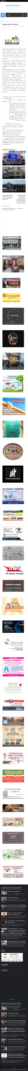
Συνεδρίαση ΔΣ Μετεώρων (13, 897)
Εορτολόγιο (12, 999)
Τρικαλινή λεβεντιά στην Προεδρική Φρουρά (17, 1046)
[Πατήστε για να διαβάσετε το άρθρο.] (13, 763)
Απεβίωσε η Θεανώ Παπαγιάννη (14, 891)
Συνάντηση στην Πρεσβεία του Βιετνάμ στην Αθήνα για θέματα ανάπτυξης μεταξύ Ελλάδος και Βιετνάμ (14, 162)
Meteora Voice (13, 5)
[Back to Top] (14, 1068)
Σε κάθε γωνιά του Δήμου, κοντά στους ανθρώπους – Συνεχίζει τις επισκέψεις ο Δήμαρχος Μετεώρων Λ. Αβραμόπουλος (13, 175)
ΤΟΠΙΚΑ (7, 21)
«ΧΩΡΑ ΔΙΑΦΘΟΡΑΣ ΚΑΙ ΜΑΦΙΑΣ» (15, 1039)
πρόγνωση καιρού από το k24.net (12, 962)
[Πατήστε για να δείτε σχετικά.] (11, 287)
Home (3, 21)
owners (25, 1069)
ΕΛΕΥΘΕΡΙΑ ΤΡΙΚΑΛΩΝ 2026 (10, 190)
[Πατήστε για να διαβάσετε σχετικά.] (13, 272)
